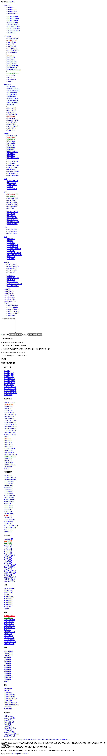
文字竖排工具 (8, 557)
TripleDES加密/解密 (9, 495)
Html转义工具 (11, 58)
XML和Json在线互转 (13, 25)
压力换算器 (7, 663)
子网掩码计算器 (12, 231)
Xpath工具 (10, 81)
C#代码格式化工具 (9, 418)
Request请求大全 (12, 268)
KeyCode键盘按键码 (13, 126)
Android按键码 (11, 128)
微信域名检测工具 (12, 194)
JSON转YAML (11, 33)
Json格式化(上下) (12, 9)
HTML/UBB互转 (9, 452)
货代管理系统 (65, 739)
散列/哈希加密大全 (12, 101)
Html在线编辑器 (12, 136)
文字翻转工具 (8, 559)
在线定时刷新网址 (12, 206)
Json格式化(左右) (12, 11)
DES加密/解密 (8, 489)
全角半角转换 (11, 163)
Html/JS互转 (10, 56)
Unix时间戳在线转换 (13, 171)
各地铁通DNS (8, 604)
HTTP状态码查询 (12, 224)
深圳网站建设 (32, 739)
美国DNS (6, 608)
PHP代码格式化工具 (13, 50)
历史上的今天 (11, 259)
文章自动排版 (11, 138)
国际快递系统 (57, 739)
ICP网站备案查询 (12, 218)
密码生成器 (10, 105)
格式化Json (5, 334)
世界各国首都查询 (12, 245)
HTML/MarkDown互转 (13, 70)
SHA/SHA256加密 (12, 99)
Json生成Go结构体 (12, 21)
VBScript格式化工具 (10, 434)
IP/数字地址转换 (12, 114)
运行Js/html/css (11, 79)
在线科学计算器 (12, 233)
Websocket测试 (11, 183)
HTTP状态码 (11, 272)
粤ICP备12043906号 (23, 753)
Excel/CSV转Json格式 (13, 27)
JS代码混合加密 (12, 46)
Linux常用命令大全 (13, 286)
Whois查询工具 (11, 216)
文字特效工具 (11, 156)
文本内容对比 (11, 150)
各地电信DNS (8, 598)
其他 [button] (5, 237)
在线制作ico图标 (12, 202)
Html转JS (6, 436)
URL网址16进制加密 (13, 89)
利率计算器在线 (12, 229)
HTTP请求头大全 (12, 270)
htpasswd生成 (8, 509)
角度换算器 (7, 675)
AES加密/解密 (8, 487)
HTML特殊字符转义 (13, 278)
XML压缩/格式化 (12, 52)
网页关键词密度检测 (13, 222)
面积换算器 (7, 657)
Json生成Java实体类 (13, 19)
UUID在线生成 (11, 108)
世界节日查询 (11, 251)
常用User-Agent (11, 264)
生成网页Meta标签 (12, 204)
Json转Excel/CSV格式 (13, 29)
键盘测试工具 (11, 130)
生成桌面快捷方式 (12, 198)
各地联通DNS (8, 600)
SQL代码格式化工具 (10, 422)
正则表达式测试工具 (13, 73)
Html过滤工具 (11, 77)
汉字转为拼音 (11, 144)
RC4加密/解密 (8, 491)
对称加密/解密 (11, 97)
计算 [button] (5, 227)
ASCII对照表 (11, 276)
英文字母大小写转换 (13, 165)
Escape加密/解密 (12, 95)
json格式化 (24, 739)
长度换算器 (7, 667)
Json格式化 (10, 7)
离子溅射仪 (11, 739)
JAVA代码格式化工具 (10, 420)
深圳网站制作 (40, 739)
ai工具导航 (18, 739)
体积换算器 (7, 661)
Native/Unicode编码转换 (11, 525)
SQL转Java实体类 (12, 23)
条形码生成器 (11, 112)
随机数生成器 (11, 169)
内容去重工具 (11, 154)
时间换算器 (7, 671)
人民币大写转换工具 (13, 167)
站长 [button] (5, 192)
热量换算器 (7, 659)
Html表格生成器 (12, 68)
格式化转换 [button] (7, 36)
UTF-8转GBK (11, 118)
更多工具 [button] (6, 303)
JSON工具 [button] (7, 5)
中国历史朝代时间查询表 (14, 255)
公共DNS (10, 187)
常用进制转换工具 (12, 173)
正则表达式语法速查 (10, 464)
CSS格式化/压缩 (12, 40)
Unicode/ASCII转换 (12, 120)
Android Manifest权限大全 (14, 284)
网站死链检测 (11, 214)
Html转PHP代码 (12, 62)
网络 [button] (5, 179)
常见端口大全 (11, 280)
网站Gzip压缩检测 (12, 212)
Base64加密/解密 (12, 93)
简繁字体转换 (11, 142)
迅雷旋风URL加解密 (13, 91)
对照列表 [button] (6, 262)
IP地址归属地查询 (12, 181)
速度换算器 (7, 673)
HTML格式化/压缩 (12, 38)
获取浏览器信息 (12, 185)
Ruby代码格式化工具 (10, 426)
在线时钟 (10, 241)
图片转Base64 (11, 116)
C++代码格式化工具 (10, 430)
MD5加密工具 (11, 87)
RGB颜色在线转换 (12, 175)
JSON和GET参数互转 (13, 31)
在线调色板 (10, 208)
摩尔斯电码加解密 (12, 103)
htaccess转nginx (11, 196)
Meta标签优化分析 (12, 220)
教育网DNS (7, 606)
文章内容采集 (11, 140)
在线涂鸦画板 (11, 239)
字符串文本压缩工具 (13, 158)
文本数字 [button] (6, 134)
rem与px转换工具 (12, 200)
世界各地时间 (11, 243)
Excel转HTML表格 (12, 66)
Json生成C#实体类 (12, 17)
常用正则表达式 (8, 462)
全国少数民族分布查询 (14, 253)
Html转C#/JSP (11, 60)
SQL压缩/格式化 (12, 48)
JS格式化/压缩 (11, 42)
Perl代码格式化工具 (9, 432)
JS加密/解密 (10, 44)
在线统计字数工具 (12, 152)
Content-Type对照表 (13, 266)
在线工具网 (11, 2)
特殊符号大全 (11, 257)
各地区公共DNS (12, 189)
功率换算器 (7, 665)
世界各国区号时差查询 (14, 249)
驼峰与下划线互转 (12, 161)
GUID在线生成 (11, 110)
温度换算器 (7, 669)
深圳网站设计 (49, 739)
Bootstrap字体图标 (12, 282)
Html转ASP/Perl (11, 64)
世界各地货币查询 (12, 247)
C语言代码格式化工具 (10, 428)
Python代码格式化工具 (10, 424)
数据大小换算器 (8, 677)
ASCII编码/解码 (12, 122)
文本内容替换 (11, 148)
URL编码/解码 (11, 124)
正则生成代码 (11, 75)
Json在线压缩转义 (12, 13)
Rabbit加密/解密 (8, 493)
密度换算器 (7, 679)
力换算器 (6, 681)
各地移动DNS (8, 602)
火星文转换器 (11, 146)
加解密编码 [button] (7, 85)
